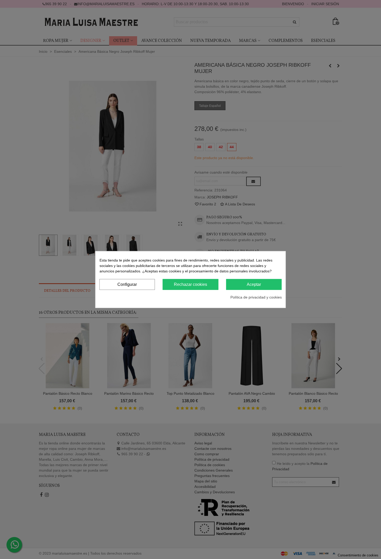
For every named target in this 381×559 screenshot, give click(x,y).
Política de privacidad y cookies (256, 297)
